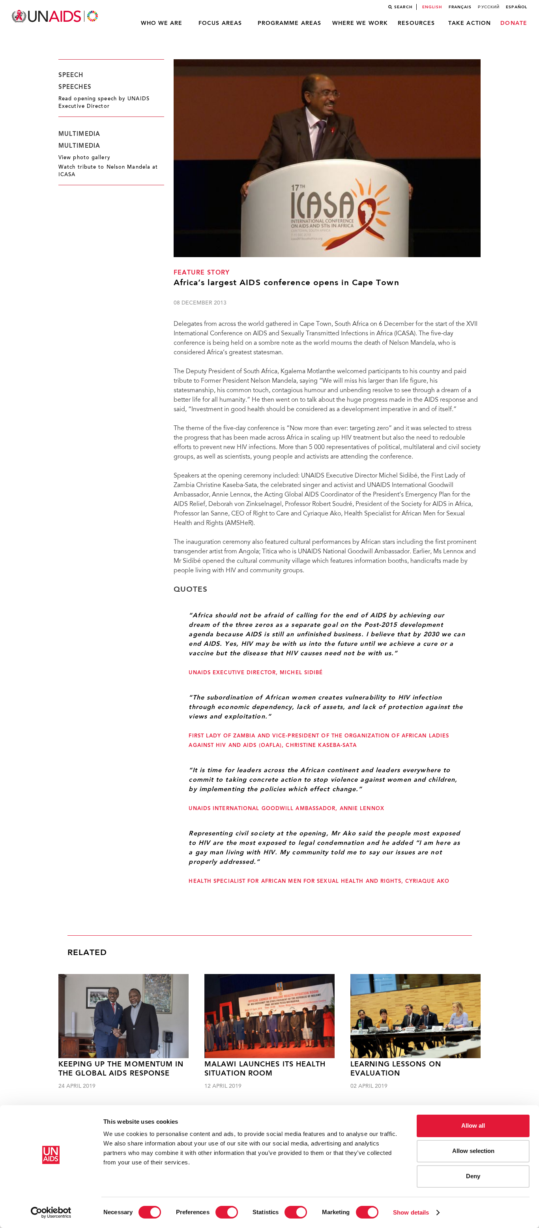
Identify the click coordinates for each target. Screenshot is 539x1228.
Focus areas (220, 23)
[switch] (226, 1212)
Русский (489, 7)
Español (516, 7)
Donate (513, 23)
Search (403, 7)
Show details (411, 1212)
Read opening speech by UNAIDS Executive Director (104, 103)
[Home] (55, 16)
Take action (469, 23)
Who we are (162, 23)
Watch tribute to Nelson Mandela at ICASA (108, 171)
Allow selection (473, 1150)
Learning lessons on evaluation (395, 1069)
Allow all (473, 1125)
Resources (416, 23)
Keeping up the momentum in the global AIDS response (121, 1069)
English (432, 7)
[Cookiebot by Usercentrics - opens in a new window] (51, 1213)
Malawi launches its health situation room (265, 1069)
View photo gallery (84, 158)
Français (460, 7)
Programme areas (290, 23)
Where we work (360, 23)
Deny (473, 1176)
